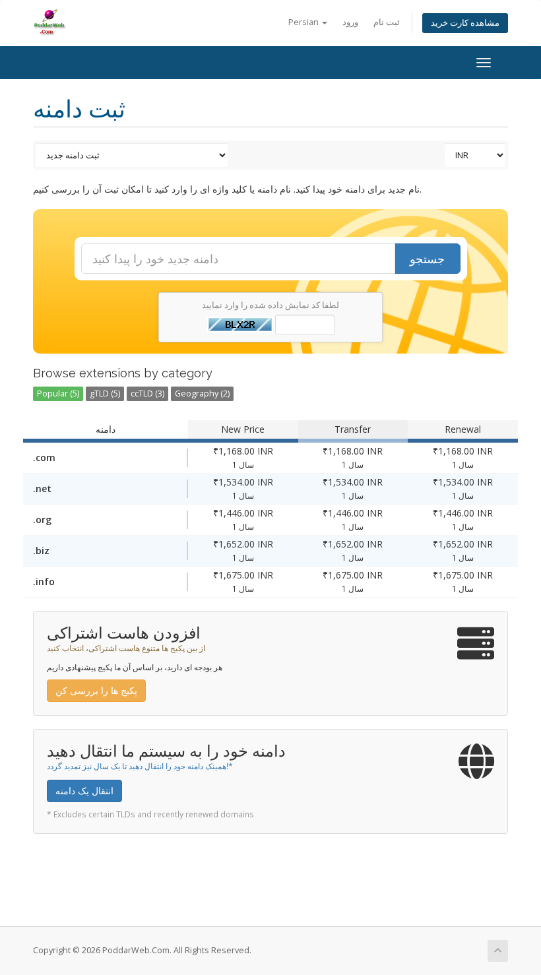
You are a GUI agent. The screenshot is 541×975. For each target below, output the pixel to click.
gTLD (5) (105, 393)
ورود (350, 22)
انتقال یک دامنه (84, 790)
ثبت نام (386, 22)
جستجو (427, 259)
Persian (304, 22)
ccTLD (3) (147, 393)
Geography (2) (202, 393)
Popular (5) (58, 393)
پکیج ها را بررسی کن (96, 690)
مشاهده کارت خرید (465, 22)
